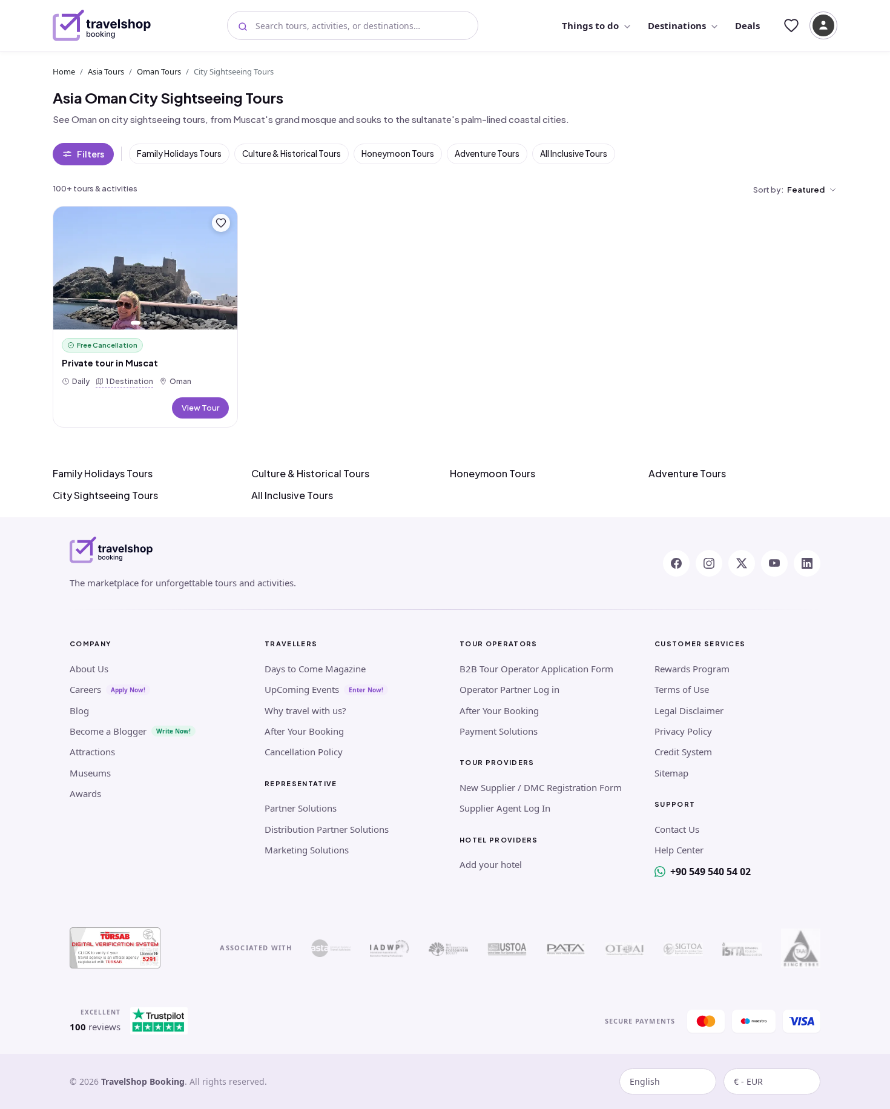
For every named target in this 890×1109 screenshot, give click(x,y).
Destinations (677, 25)
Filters (90, 153)
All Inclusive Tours (573, 153)
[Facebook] (676, 563)
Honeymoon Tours (397, 153)
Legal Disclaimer (689, 710)
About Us (89, 669)
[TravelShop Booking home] (102, 25)
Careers (85, 689)
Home (64, 71)
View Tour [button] (200, 407)
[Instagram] (709, 563)
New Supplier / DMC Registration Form (541, 787)
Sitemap (671, 773)
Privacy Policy (683, 731)
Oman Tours (159, 71)
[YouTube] (774, 563)
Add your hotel (491, 864)
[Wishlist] (791, 25)
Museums (90, 773)
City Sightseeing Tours (105, 495)
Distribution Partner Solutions (327, 829)
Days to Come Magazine (315, 669)
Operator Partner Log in (509, 689)
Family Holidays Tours (179, 153)
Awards (85, 793)
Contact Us (676, 829)
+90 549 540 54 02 (710, 871)
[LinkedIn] (807, 563)
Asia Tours (106, 71)
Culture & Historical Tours (291, 153)
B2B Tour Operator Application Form (536, 669)
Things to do (590, 25)
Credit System (683, 752)
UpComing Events (302, 689)
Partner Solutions (301, 808)
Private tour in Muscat (110, 362)
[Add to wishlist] (221, 223)
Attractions (92, 752)
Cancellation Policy (304, 752)
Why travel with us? (305, 710)
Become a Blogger (108, 731)
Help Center (679, 850)
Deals (747, 25)
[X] (741, 563)
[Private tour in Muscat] (145, 268)
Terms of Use (681, 689)
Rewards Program (692, 669)
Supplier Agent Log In (505, 808)
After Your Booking (304, 731)
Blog (79, 710)
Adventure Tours (487, 153)
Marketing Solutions (307, 850)
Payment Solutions (499, 731)
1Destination (127, 381)
